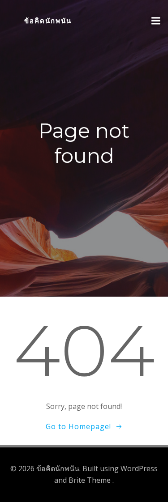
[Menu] (156, 21)
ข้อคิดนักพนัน (48, 21)
